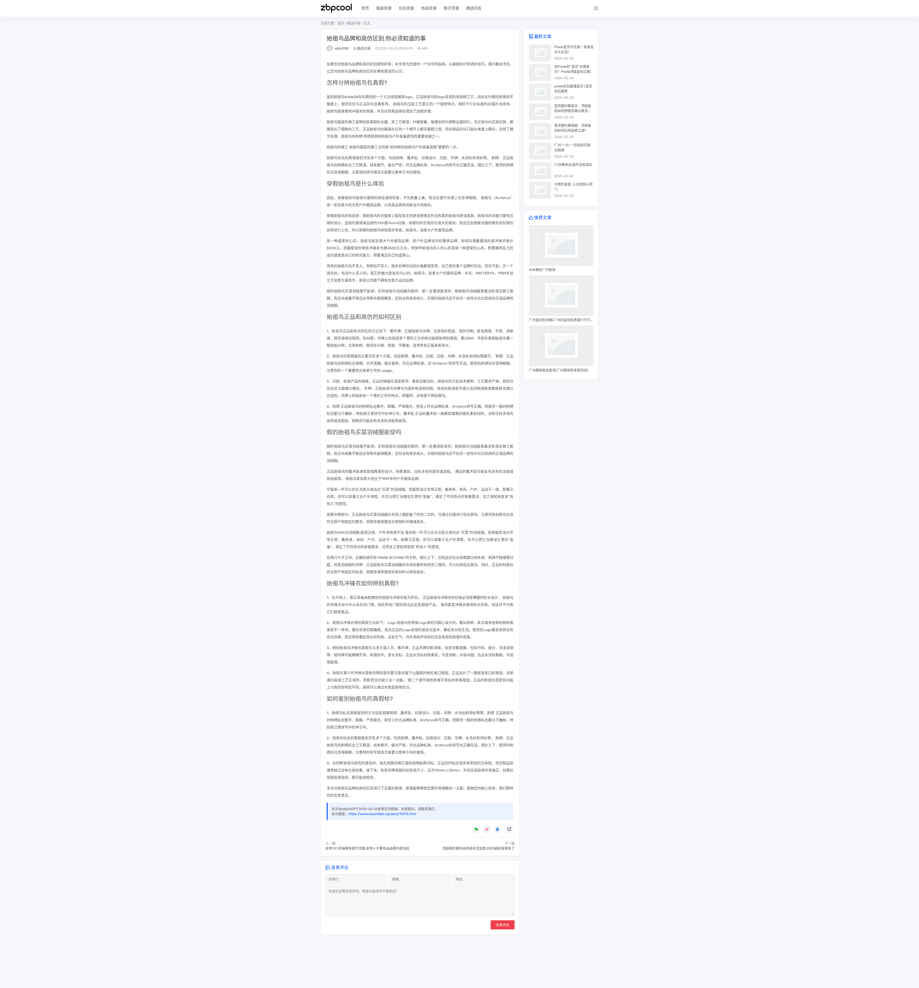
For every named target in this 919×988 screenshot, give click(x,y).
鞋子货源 (451, 8)
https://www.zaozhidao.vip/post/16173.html (382, 814)
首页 (365, 8)
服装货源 (384, 8)
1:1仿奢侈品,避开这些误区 (573, 165)
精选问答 (474, 8)
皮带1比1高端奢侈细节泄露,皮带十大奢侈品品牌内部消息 (367, 848)
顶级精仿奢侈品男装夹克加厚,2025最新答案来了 (478, 848)
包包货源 (406, 8)
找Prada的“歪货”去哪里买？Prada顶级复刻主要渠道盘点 (574, 72)
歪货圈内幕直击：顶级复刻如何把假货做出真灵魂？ (572, 111)
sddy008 (341, 48)
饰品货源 (429, 8)
